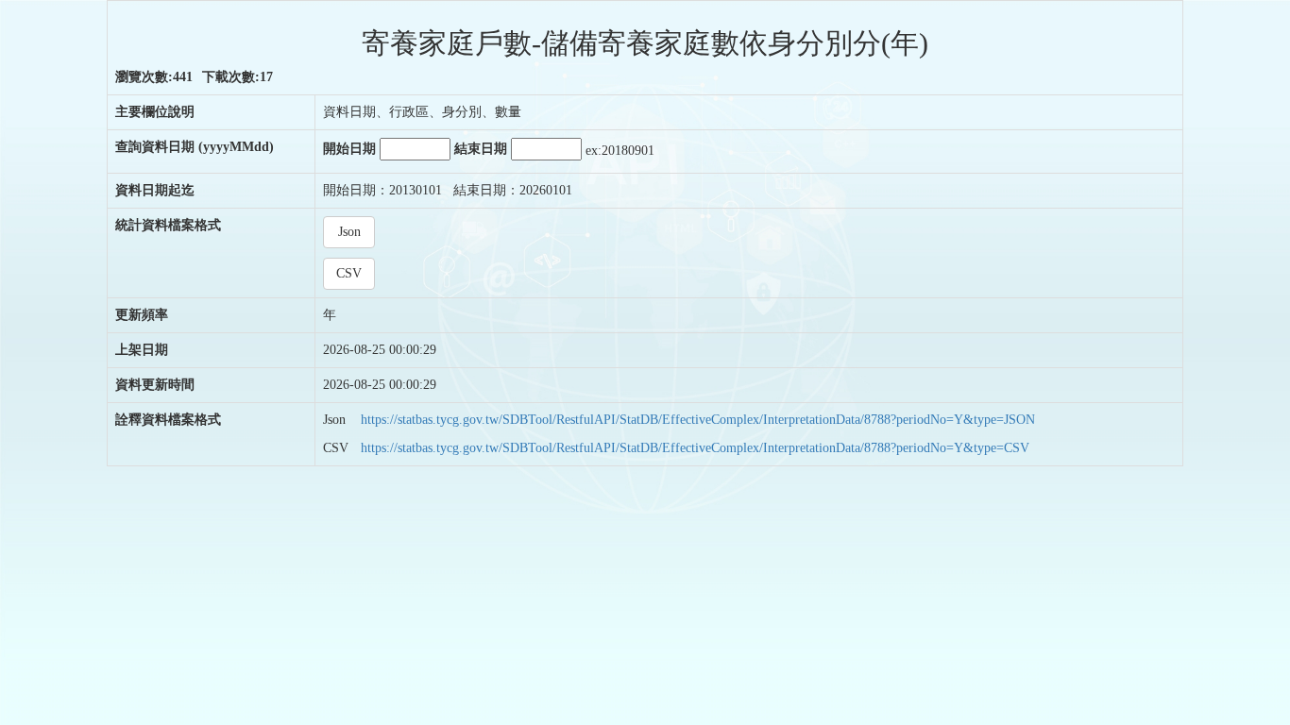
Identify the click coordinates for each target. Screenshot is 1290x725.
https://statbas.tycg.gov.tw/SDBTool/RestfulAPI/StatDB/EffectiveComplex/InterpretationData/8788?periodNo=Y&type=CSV (695, 448)
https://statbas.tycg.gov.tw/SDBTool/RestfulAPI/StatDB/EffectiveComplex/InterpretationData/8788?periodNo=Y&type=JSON (698, 420)
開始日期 (351, 149)
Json (349, 232)
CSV (349, 273)
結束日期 (482, 149)
